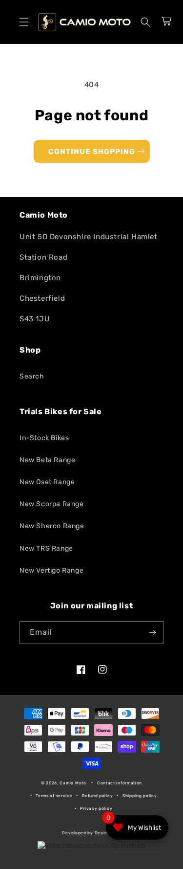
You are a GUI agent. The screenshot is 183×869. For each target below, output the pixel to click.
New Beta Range (47, 460)
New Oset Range (47, 482)
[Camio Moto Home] (85, 22)
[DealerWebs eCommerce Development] (91, 845)
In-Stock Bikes (44, 438)
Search (32, 376)
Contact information (119, 782)
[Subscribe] (152, 632)
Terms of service (54, 795)
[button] (24, 22)
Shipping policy (139, 795)
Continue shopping (91, 151)
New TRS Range (46, 548)
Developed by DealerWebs (91, 832)
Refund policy (97, 795)
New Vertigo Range (51, 570)
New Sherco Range (52, 526)
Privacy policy (96, 808)
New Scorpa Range (52, 504)
